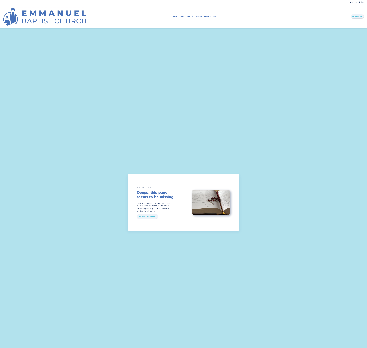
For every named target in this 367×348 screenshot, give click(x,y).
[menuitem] (175, 16)
